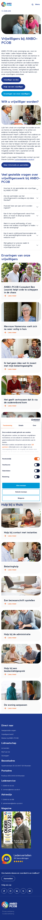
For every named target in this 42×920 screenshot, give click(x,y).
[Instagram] (10, 891)
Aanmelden (8, 879)
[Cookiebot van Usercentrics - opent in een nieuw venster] (31, 420)
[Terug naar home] (6, 4)
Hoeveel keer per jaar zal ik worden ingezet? (18, 207)
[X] (23, 891)
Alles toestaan (21, 485)
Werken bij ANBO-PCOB (9, 738)
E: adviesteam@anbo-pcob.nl (11, 803)
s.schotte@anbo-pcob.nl (24, 159)
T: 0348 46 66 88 (7, 799)
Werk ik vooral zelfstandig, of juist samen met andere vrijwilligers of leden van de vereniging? (19, 225)
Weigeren (21, 498)
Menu (37, 4)
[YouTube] (29, 891)
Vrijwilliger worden (11, 80)
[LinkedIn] (17, 891)
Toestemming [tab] (7, 425)
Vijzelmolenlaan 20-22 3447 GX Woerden (16, 766)
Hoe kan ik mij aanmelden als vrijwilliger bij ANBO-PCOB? (20, 189)
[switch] (37, 464)
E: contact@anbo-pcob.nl (10, 789)
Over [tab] (34, 425)
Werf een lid (5, 752)
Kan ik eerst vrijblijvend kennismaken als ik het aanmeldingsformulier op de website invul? (20, 235)
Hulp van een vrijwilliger (13, 87)
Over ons (7, 11)
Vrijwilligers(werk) (7, 734)
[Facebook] (4, 891)
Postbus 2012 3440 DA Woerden (13, 776)
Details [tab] (21, 425)
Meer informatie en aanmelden (16, 165)
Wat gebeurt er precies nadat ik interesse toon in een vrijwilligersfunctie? (16, 245)
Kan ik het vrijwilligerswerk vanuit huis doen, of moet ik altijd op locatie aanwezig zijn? (19, 215)
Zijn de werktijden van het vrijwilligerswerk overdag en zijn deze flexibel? (19, 198)
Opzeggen (5, 756)
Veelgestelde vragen (8, 730)
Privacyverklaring (8, 911)
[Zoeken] (32, 4)
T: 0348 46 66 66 (7, 786)
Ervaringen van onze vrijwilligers (17, 94)
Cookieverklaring (8, 914)
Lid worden (5, 748)
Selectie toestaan (21, 492)
